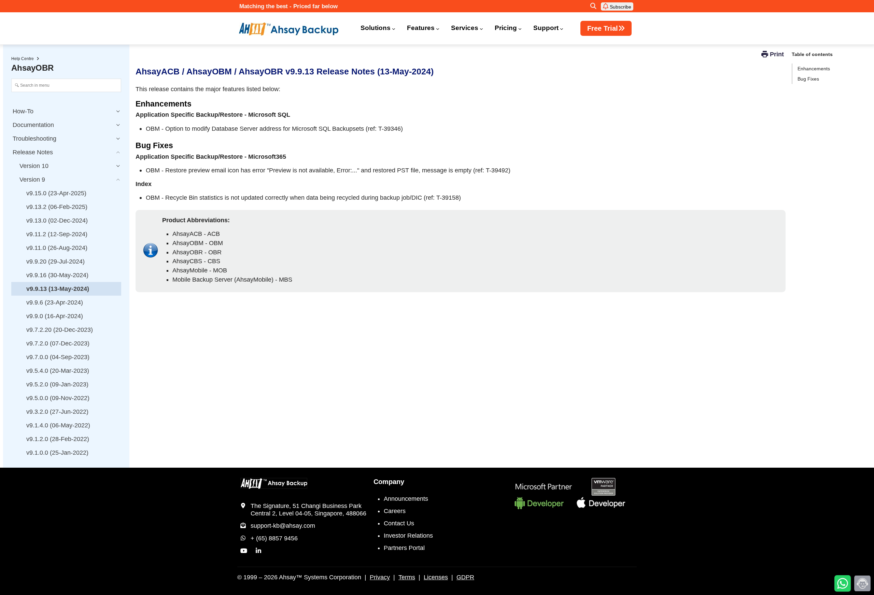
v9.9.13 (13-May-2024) (57, 288)
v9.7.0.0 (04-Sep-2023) (57, 357)
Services (464, 27)
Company (388, 481)
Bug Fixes (808, 79)
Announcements (406, 498)
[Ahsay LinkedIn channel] (258, 551)
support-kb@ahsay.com (283, 525)
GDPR (465, 577)
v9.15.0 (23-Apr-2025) (56, 193)
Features (421, 27)
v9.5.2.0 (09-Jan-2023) (57, 384)
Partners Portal (404, 547)
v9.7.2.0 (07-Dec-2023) (57, 343)
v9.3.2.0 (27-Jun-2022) (57, 411)
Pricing (506, 27)
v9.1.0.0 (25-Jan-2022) (57, 452)
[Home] (293, 29)
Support (546, 27)
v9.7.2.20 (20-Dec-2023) (59, 329)
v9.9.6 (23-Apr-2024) (54, 302)
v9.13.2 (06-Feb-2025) (56, 206)
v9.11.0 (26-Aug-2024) (56, 247)
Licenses (436, 577)
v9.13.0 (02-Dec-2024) (57, 220)
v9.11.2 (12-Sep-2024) (56, 234)
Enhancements (814, 68)
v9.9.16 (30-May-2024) (57, 275)
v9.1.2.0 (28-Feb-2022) (57, 439)
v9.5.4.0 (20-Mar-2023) (57, 370)
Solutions (376, 27)
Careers (395, 511)
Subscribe (619, 7)
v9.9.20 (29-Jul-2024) (55, 261)
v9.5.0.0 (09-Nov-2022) (57, 398)
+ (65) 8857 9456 (274, 538)
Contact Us (399, 523)
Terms (406, 577)
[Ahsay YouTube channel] (243, 551)
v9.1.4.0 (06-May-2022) (58, 425)
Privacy (380, 577)
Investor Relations (408, 535)
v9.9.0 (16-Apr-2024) (54, 316)
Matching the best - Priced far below (288, 6)
